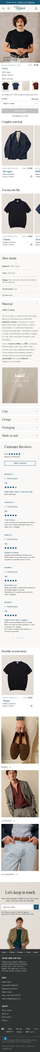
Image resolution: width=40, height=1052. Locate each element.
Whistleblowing (7, 1049)
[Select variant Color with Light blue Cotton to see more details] (17, 86)
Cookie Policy (30, 1046)
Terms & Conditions (8, 1046)
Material (7, 304)
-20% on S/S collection (26, 2)
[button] (3, 8)
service (3, 914)
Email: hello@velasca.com (11, 998)
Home (4, 952)
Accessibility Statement (10, 985)
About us (5, 1013)
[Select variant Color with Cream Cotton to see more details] (27, 86)
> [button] (26, 638)
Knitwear (20, 952)
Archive (4, 1020)
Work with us (7, 1017)
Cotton (28, 952)
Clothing (11, 952)
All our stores (7, 1010)
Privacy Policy (20, 1046)
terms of (26, 912)
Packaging (8, 427)
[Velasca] (19, 8)
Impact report (6, 982)
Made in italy (10, 435)
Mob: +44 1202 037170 (11, 995)
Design (6, 419)
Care (5, 411)
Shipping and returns (9, 988)
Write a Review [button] (20, 463)
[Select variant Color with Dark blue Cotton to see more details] (6, 86)
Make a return (7, 992)
